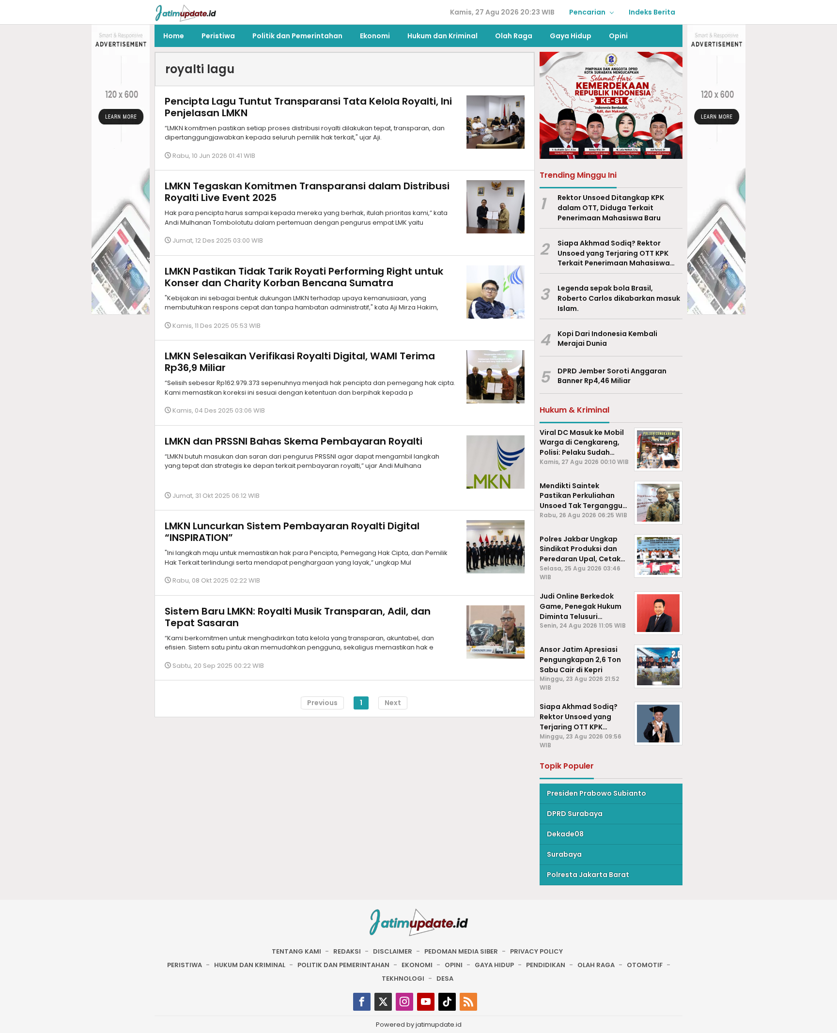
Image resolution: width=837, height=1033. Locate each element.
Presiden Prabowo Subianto (596, 793)
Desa (444, 978)
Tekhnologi (403, 978)
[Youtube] (425, 1002)
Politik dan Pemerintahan (343, 965)
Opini (454, 965)
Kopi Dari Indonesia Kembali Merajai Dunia (607, 339)
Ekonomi (417, 965)
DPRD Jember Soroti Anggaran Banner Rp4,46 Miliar (612, 376)
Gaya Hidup (494, 965)
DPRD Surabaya (575, 813)
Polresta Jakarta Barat (588, 874)
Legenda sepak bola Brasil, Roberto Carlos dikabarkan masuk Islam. (619, 298)
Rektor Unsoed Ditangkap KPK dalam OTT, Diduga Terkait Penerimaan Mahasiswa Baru (611, 208)
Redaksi (347, 951)
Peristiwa (184, 965)
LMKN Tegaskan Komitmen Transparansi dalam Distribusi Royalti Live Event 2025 (307, 192)
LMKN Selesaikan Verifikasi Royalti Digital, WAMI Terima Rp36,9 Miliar (300, 362)
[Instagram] (404, 1002)
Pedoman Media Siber (461, 951)
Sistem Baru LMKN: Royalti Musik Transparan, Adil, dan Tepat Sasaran (298, 617)
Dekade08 (565, 834)
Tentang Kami (296, 951)
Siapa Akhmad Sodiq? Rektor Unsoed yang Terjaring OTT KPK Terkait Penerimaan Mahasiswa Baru (614, 253)
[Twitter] (383, 1002)
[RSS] (468, 1002)
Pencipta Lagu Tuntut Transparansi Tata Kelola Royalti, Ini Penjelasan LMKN (308, 107)
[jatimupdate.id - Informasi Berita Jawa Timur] (186, 12)
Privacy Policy (536, 951)
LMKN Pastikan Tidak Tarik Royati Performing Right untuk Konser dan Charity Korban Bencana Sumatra (304, 277)
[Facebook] (362, 1002)
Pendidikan (545, 965)
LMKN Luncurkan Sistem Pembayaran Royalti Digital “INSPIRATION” (292, 532)
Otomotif (645, 965)
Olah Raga (596, 965)
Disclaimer (392, 951)
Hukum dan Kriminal (249, 965)
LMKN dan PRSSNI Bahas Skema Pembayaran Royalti (293, 441)
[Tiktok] (447, 1002)
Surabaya (564, 854)
